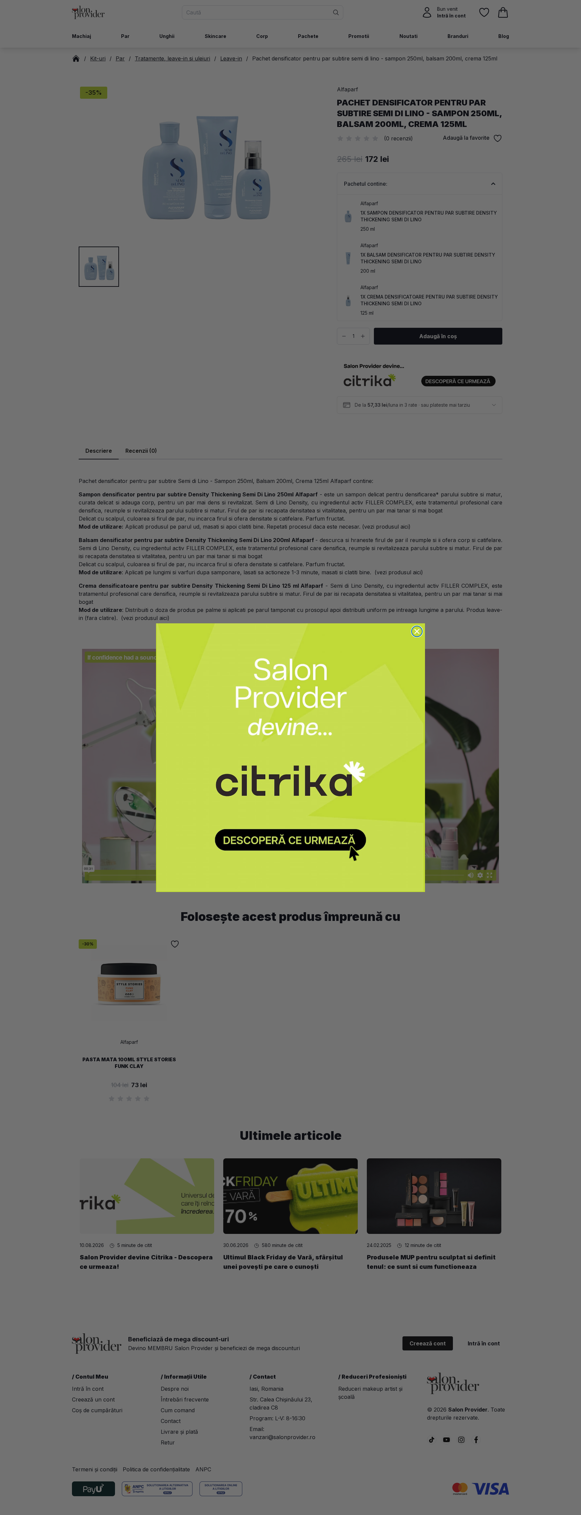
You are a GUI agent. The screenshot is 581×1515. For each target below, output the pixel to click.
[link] (290, 757)
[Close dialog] (417, 631)
